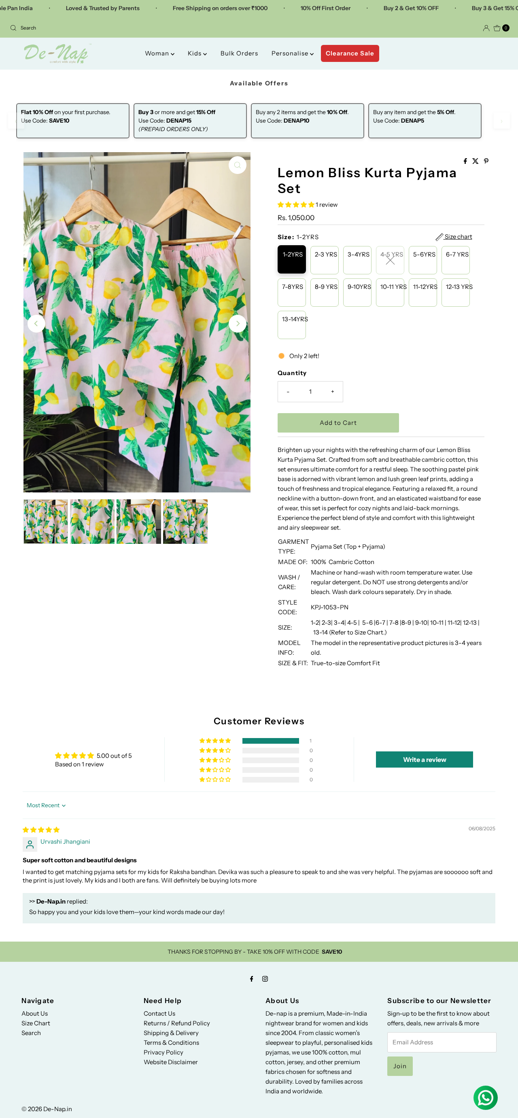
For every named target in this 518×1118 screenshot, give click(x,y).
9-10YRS (359, 287)
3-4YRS (358, 254)
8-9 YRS (326, 287)
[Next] (237, 324)
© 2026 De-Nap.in (46, 1109)
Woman (158, 53)
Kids (195, 53)
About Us (34, 1013)
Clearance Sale (350, 53)
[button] (297, 204)
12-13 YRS (458, 287)
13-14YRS (294, 319)
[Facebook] (251, 979)
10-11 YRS (392, 287)
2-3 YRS (326, 254)
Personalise (291, 53)
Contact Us (159, 1013)
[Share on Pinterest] (486, 161)
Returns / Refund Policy (177, 1023)
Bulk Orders (239, 53)
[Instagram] (265, 979)
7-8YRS (292, 287)
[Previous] (36, 324)
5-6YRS (424, 254)
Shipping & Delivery (171, 1033)
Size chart (458, 236)
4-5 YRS (391, 254)
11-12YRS (425, 287)
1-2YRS (293, 254)
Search (31, 1033)
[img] (41, 830)
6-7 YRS (457, 254)
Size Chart (35, 1023)
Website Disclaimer (171, 1062)
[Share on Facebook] (466, 161)
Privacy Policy (163, 1052)
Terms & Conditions (171, 1042)
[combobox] (131, 28)
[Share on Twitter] (476, 161)
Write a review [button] (424, 759)
